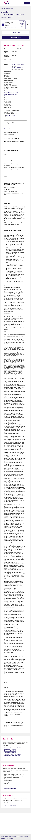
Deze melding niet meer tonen (22, 24)
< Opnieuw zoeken (15, 32)
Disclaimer (11, 838)
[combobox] (15, 123)
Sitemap (6, 836)
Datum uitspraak (6, 52)
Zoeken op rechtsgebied (10, 752)
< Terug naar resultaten (15, 37)
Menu (26, 3)
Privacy (10, 836)
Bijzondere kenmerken (7, 76)
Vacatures (3, 838)
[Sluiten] (28, 25)
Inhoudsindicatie (8, 80)
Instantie (6, 48)
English (2, 836)
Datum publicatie (7, 56)
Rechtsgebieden (8, 71)
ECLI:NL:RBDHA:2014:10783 (19, 64)
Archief (7, 838)
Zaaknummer (7, 59)
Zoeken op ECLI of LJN (10, 751)
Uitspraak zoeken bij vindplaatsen (12, 755)
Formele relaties (6, 63)
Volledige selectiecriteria (10, 788)
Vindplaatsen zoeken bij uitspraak (12, 754)
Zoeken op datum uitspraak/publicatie (13, 747)
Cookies (14, 836)
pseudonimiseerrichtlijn (11, 27)
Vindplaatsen (7, 97)
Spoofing (26, 836)
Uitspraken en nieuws (8, 8)
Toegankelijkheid (20, 836)
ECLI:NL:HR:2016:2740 (17, 67)
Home (2, 8)
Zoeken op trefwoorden (10, 749)
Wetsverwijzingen (9, 90)
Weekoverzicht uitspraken (10, 805)
